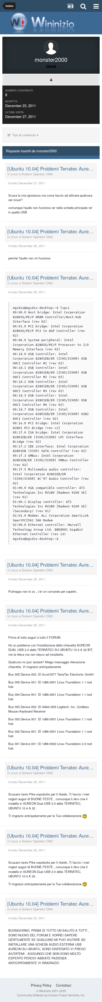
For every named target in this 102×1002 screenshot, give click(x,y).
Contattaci (63, 985)
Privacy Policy (41, 985)
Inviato (26, 183)
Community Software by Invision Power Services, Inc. (51, 995)
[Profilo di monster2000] (51, 79)
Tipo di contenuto (23, 135)
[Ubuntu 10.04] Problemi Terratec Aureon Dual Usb (51, 169)
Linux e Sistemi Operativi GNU (32, 174)
